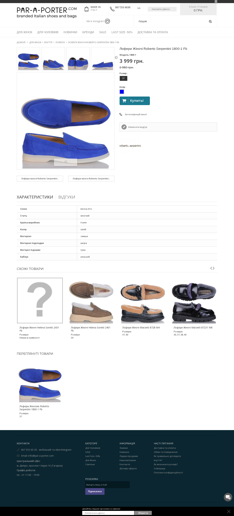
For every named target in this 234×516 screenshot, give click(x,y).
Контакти (125, 464)
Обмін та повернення (165, 452)
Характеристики (35, 197)
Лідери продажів (129, 456)
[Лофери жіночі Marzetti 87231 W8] (194, 300)
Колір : (123, 87)
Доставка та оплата (165, 447)
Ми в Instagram (95, 21)
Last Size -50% (92, 456)
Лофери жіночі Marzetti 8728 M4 (141, 327)
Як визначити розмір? (166, 464)
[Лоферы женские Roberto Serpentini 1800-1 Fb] (28, 58)
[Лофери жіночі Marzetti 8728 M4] (143, 300)
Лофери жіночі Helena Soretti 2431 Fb (39, 329)
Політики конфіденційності (168, 472)
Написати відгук (137, 127)
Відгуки (66, 197)
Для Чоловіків (92, 447)
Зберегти (143, 513)
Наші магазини (128, 460)
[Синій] (122, 92)
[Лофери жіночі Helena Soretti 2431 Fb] (40, 300)
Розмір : (124, 73)
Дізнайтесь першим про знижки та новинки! (101, 509)
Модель (124, 54)
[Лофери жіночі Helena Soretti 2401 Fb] (91, 300)
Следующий (116, 57)
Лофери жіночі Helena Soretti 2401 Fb (90, 329)
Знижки (124, 447)
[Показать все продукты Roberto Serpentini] (168, 146)
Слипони (90, 464)
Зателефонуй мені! (136, 114)
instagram (107, 21)
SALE (87, 452)
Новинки (124, 452)
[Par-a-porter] (48, 13)
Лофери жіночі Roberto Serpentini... (40, 178)
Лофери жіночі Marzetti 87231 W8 (193, 327)
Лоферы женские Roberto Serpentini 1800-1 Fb (34, 408)
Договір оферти (128, 468)
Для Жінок (90, 460)
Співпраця (159, 468)
